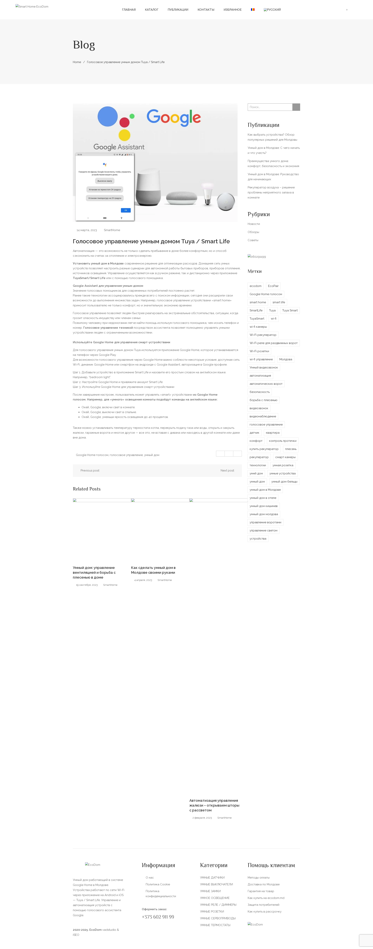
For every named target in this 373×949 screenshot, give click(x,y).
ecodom (255, 286)
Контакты (206, 9)
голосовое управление (126, 455)
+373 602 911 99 (158, 917)
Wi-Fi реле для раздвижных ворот (274, 343)
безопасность (260, 392)
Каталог (151, 9)
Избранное (233, 9)
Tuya (272, 310)
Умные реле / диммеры (218, 905)
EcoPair (273, 286)
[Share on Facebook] (220, 454)
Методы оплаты (259, 877)
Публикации (178, 9)
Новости (254, 224)
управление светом (263, 530)
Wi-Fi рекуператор (263, 335)
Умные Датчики (212, 877)
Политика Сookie (158, 884)
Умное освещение (215, 898)
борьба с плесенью (263, 400)
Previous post (90, 470)
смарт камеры (285, 457)
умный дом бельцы (284, 481)
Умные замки (210, 891)
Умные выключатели (216, 884)
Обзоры (253, 232)
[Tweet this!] (229, 454)
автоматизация (260, 375)
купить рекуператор (264, 449)
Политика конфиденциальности (161, 893)
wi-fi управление (261, 359)
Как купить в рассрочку (264, 911)
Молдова (285, 359)
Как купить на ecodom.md (266, 898)
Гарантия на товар (261, 891)
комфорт (256, 441)
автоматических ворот (266, 384)
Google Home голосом (92, 455)
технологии (258, 465)
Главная (129, 9)
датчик (254, 432)
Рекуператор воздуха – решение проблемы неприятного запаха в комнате (271, 192)
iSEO (76, 935)
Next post (227, 470)
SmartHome (112, 230)
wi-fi (273, 318)
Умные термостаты (215, 925)
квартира (273, 432)
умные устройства (282, 473)
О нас (150, 877)
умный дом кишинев (264, 506)
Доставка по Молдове (264, 884)
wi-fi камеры (258, 326)
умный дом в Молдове (265, 489)
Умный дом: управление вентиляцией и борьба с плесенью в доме (94, 572)
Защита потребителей (263, 905)
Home (77, 62)
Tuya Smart (290, 310)
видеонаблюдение (263, 416)
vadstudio (109, 930)
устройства (258, 538)
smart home (258, 302)
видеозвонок (259, 408)
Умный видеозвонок (264, 367)
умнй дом (256, 473)
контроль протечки (282, 441)
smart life (279, 302)
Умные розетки (212, 911)
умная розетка (283, 465)
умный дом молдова (264, 514)
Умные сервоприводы (218, 918)
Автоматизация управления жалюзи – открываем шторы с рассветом (214, 805)
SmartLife (256, 310)
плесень (290, 449)
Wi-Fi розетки (259, 351)
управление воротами (265, 522)
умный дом (151, 455)
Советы (253, 240)
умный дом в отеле (263, 498)
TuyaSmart (257, 318)
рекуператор (259, 457)
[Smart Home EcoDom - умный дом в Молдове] (32, 6)
